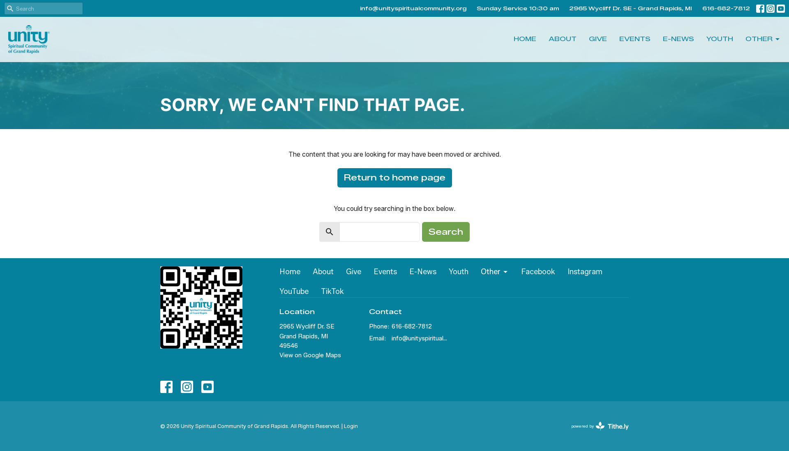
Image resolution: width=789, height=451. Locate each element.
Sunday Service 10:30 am (518, 8)
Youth (719, 39)
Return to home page (394, 178)
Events (635, 39)
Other (759, 39)
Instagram (585, 271)
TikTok (332, 291)
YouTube (294, 291)
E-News (678, 39)
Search (446, 232)
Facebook (538, 271)
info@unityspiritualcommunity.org (413, 8)
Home (525, 39)
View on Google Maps (310, 355)
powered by (596, 433)
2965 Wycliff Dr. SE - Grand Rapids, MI (630, 8)
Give (598, 39)
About (563, 39)
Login (351, 426)
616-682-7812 (726, 8)
